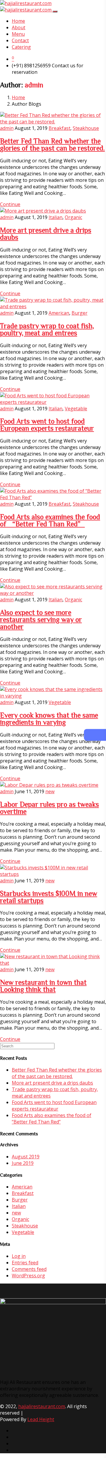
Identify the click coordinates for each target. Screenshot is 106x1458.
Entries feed (25, 1262)
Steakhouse (86, 128)
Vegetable (76, 408)
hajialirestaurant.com (41, 1406)
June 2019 (23, 1163)
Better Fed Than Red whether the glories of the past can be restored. (52, 144)
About (18, 27)
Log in (19, 1256)
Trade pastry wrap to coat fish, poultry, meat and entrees (47, 329)
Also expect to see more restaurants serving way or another (41, 619)
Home (18, 21)
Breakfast (59, 128)
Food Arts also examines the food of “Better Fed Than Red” (50, 520)
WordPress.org (28, 1275)
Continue (10, 204)
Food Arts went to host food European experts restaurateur (47, 424)
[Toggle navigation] (55, 11)
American (59, 313)
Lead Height (40, 1419)
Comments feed (29, 1269)
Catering (21, 47)
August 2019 (25, 1156)
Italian (55, 217)
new (49, 791)
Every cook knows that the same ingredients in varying (49, 718)
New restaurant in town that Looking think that (43, 986)
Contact (20, 40)
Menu (18, 34)
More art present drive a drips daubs (52, 1083)
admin (7, 128)
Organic (73, 217)
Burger (79, 313)
